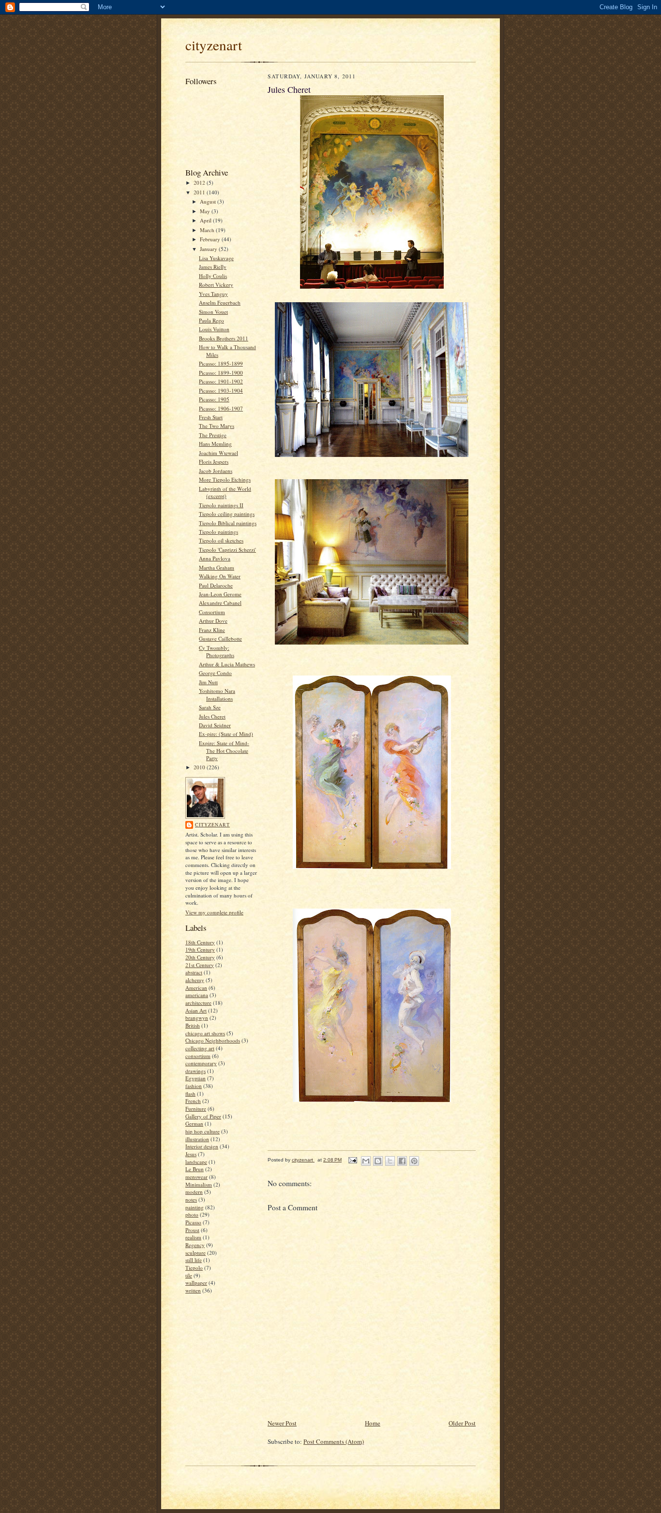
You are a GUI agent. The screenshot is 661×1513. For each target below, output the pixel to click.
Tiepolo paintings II (221, 505)
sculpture (195, 1252)
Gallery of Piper (203, 1116)
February (211, 239)
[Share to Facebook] (402, 1161)
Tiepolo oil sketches (221, 540)
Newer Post (282, 1423)
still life (193, 1259)
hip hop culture (202, 1131)
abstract (193, 972)
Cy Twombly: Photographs (216, 651)
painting (194, 1207)
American (196, 987)
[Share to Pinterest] (414, 1161)
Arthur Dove (213, 620)
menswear (196, 1176)
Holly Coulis (213, 275)
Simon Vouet (213, 311)
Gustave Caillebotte (220, 638)
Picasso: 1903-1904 (221, 390)
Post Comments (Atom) (333, 1441)
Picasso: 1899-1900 (221, 372)
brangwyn (196, 1017)
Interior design (201, 1146)
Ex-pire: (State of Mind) (226, 733)
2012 (200, 182)
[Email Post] (352, 1159)
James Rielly (212, 266)
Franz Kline (212, 629)
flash (190, 1093)
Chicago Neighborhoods (212, 1040)
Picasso (193, 1222)
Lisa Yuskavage (216, 258)
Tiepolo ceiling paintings (227, 513)
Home (372, 1423)
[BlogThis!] (378, 1161)
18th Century (200, 942)
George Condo (215, 672)
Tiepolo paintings (218, 531)
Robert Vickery (216, 284)
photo (191, 1214)
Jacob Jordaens (215, 470)
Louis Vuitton (214, 329)
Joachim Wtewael (218, 452)
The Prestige (212, 435)
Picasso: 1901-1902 (221, 381)
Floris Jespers (213, 461)
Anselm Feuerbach (219, 302)
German (194, 1123)
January (209, 248)
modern (194, 1191)
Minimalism (198, 1184)
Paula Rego (211, 320)
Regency (195, 1245)
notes (191, 1199)
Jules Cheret (212, 716)
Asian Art (196, 1010)
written (193, 1290)
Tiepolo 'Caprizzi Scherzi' (227, 549)
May (205, 211)
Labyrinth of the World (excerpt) (225, 492)
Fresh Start (211, 417)
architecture (198, 1002)
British (192, 1025)
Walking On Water (219, 576)
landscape (196, 1161)
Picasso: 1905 (214, 399)
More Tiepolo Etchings (225, 479)
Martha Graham (216, 567)
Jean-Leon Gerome (220, 594)
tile (188, 1275)
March (208, 230)
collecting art (199, 1048)
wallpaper (196, 1282)
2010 (200, 767)
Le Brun (194, 1169)
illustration (197, 1139)
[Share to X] (390, 1161)
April (206, 220)
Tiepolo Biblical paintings (227, 523)
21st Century (199, 965)
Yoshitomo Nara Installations (217, 694)
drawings (195, 1070)
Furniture (195, 1108)
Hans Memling (215, 443)
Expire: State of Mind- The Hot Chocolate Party (224, 750)
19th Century (200, 949)
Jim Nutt (208, 682)
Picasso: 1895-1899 (221, 363)
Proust (192, 1230)
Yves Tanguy (213, 293)
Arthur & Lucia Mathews (227, 664)
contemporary (201, 1063)
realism (193, 1237)
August (208, 201)
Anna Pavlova (214, 558)
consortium (197, 1055)
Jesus (190, 1154)
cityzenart (213, 44)
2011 (200, 192)
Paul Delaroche (216, 585)
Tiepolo (194, 1267)
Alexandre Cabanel (220, 602)
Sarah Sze (210, 707)
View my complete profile (214, 912)
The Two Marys (216, 425)
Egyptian (195, 1078)
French (193, 1100)
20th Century (200, 957)
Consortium (212, 612)
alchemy (194, 980)
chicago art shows (205, 1033)
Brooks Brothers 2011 (223, 338)
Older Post (462, 1423)
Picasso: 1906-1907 (221, 408)
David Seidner (215, 725)
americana (196, 995)
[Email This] (366, 1161)
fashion (193, 1085)
